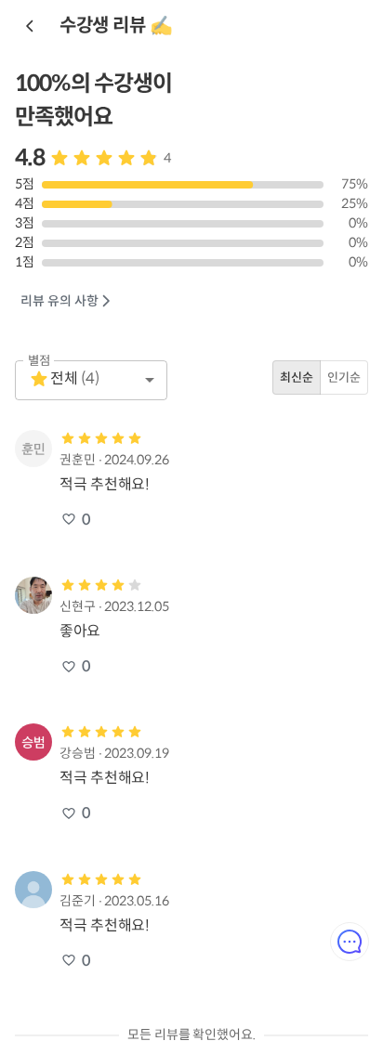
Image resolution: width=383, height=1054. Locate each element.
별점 (39, 360)
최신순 (296, 377)
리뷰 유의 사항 (59, 301)
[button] (91, 380)
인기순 (344, 377)
